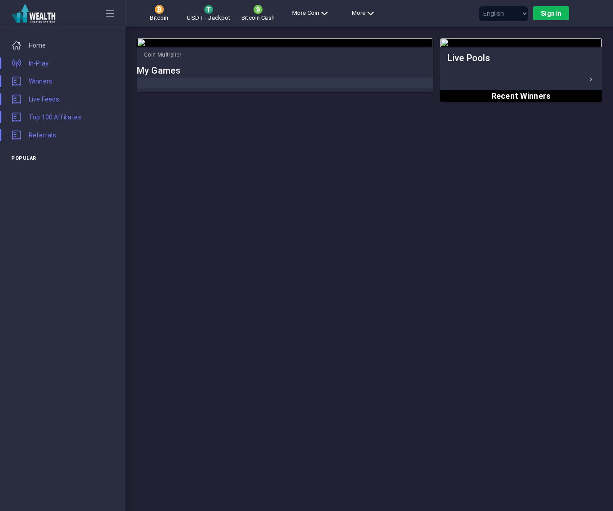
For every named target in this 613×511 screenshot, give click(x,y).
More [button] (359, 12)
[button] (521, 79)
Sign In (551, 13)
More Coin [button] (305, 12)
